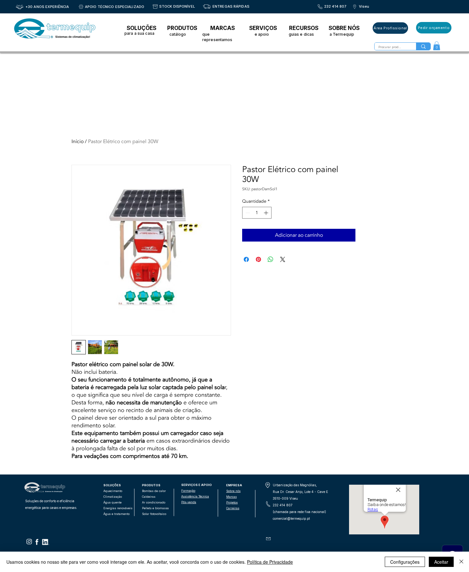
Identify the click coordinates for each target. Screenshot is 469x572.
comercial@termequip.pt (291, 518)
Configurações (405, 562)
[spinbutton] (257, 212)
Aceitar (441, 562)
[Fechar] (461, 562)
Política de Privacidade (270, 562)
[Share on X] (283, 259)
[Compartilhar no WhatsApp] (270, 259)
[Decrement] (247, 212)
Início (77, 141)
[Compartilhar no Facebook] (246, 259)
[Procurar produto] (423, 46)
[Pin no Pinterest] (258, 259)
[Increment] (267, 212)
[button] (436, 45)
